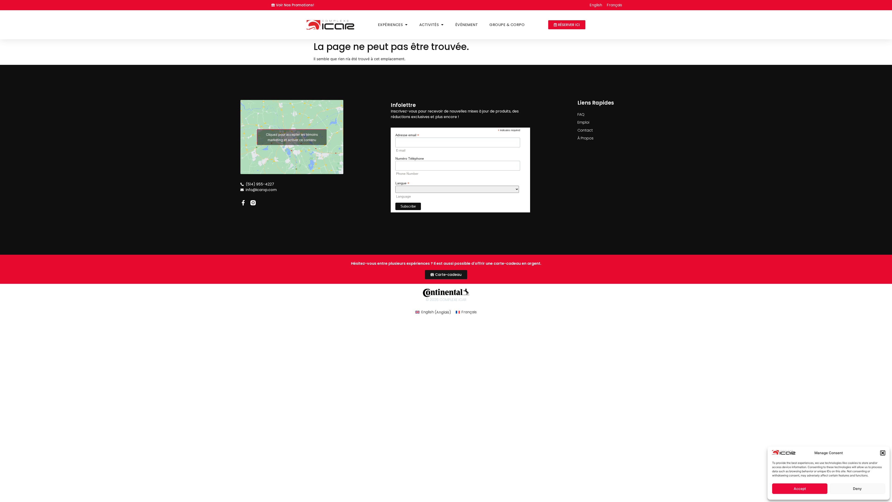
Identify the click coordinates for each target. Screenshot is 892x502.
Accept (800, 488)
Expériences (390, 24)
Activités (429, 24)
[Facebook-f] (243, 202)
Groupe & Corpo (507, 24)
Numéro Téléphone (409, 158)
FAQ (580, 114)
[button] (882, 453)
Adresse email (407, 135)
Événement (466, 24)
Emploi (583, 122)
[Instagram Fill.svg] (253, 202)
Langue (402, 183)
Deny (857, 488)
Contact (585, 130)
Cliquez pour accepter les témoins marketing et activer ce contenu (292, 137)
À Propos (585, 138)
